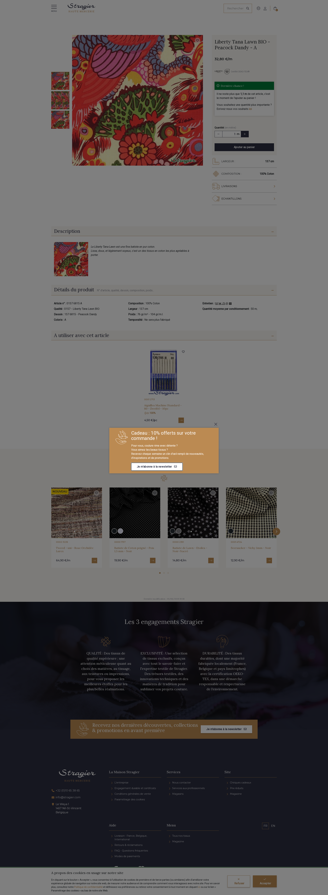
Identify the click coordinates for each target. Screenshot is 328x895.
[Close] (216, 424)
